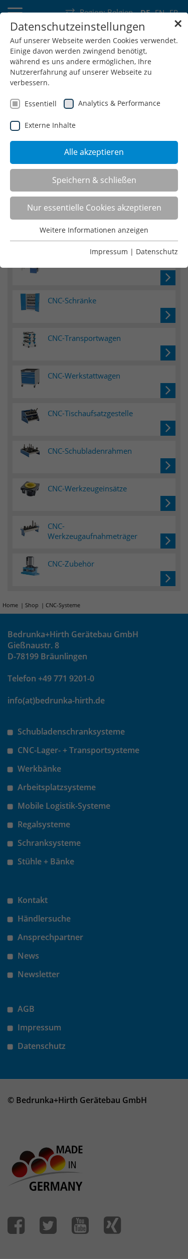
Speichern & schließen (94, 180)
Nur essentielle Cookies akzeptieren (94, 207)
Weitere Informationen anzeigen (94, 230)
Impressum (109, 251)
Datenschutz (157, 251)
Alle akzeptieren (94, 151)
